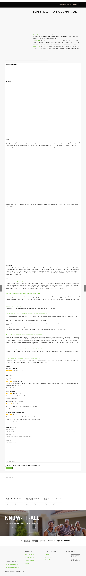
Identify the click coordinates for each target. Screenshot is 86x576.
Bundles (27, 563)
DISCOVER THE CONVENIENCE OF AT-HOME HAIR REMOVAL (75, 560)
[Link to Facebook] (80, 1)
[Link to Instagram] (76, 1)
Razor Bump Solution (30, 554)
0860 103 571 (15, 561)
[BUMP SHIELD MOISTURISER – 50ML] (85, 288)
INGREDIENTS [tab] (34, 61)
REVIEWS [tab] (45, 61)
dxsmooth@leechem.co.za (13, 564)
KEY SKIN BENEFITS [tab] (10, 61)
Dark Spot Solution (29, 557)
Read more (11, 505)
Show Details (18, 505)
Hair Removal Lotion (29, 560)
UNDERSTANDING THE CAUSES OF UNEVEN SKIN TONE (75, 555)
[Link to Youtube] (78, 1)
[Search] (79, 5)
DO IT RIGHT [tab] (20, 61)
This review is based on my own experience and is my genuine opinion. (23, 465)
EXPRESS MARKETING (20, 571)
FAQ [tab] (40, 61)
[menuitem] (58, 5)
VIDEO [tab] (26, 61)
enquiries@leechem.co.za (13, 567)
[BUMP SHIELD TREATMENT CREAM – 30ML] (1, 288)
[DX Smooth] (14, 5)
